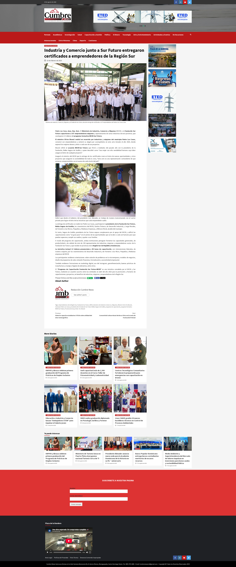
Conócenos (93, 40)
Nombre (73, 488)
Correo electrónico (77, 496)
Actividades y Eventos (162, 35)
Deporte (83, 40)
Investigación (70, 35)
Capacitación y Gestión (93, 35)
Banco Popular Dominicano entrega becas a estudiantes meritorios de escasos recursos (147, 457)
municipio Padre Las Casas (62, 307)
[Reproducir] (47, 552)
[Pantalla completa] (90, 552)
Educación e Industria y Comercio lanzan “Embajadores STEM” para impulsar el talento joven (59, 420)
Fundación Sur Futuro (83, 305)
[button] (142, 16)
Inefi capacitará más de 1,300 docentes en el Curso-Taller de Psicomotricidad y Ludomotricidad (94, 372)
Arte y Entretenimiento (142, 35)
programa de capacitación (113, 307)
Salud (80, 35)
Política (107, 35)
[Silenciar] (87, 552)
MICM (91, 305)
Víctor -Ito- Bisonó (80, 309)
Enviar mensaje (76, 504)
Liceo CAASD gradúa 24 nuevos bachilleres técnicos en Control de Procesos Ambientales (129, 420)
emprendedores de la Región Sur (67, 305)
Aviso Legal (48, 558)
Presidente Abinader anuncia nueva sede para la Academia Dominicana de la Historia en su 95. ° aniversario (117, 457)
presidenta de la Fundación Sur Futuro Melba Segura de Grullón (87, 307)
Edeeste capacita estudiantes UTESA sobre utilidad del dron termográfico (73, 315)
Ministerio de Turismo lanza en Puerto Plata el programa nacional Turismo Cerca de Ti (88, 456)
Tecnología (127, 35)
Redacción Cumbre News (82, 289)
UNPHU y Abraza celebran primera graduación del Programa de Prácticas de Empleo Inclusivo (59, 372)
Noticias (137, 448)
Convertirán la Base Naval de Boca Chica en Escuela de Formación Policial (117, 315)
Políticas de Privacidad (61, 558)
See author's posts (80, 295)
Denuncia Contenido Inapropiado (90, 558)
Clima (75, 40)
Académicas (57, 35)
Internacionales (50, 40)
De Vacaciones (178, 35)
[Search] (190, 34)
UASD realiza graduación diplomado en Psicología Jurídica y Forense (95, 419)
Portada (47, 35)
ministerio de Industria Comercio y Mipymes (105, 305)
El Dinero (116, 35)
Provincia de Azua (70, 309)
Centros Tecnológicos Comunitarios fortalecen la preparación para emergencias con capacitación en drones (130, 374)
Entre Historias (64, 40)
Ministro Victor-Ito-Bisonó (125, 305)
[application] (68, 541)
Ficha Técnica (74, 558)
